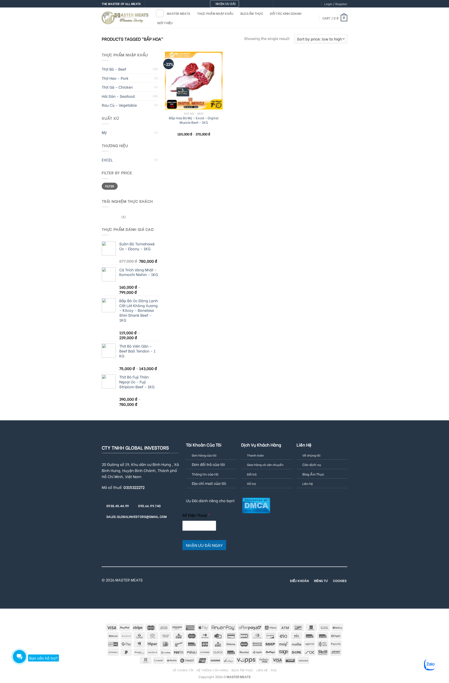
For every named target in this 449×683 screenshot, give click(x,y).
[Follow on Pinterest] (304, 4)
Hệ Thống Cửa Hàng (212, 670)
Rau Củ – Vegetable (119, 105)
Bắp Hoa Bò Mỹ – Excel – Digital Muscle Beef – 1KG (193, 120)
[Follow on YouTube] (317, 4)
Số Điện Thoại (196, 515)
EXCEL (107, 159)
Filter (109, 186)
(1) (114, 217)
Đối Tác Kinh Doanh (285, 13)
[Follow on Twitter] (290, 4)
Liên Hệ (262, 670)
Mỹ (104, 132)
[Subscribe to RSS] (308, 4)
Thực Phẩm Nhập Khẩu (215, 13)
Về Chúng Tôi (183, 670)
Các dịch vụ (311, 464)
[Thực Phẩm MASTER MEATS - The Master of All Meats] (125, 18)
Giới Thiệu (165, 23)
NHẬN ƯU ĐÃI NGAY (204, 545)
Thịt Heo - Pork (115, 78)
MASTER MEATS (178, 13)
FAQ (274, 670)
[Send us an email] (295, 4)
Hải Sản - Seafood (118, 96)
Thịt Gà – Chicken (117, 87)
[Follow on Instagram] (281, 4)
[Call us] (299, 4)
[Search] (159, 13)
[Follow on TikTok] (286, 4)
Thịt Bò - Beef (114, 69)
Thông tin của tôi (205, 474)
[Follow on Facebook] (277, 4)
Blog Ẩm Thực (251, 13)
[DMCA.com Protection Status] (256, 505)
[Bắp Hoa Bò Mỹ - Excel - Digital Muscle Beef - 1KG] (194, 80)
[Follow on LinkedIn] (313, 4)
